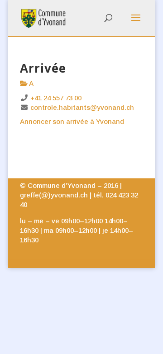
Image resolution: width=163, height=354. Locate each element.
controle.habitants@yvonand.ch (82, 107)
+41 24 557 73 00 (56, 98)
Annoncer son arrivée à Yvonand (72, 121)
